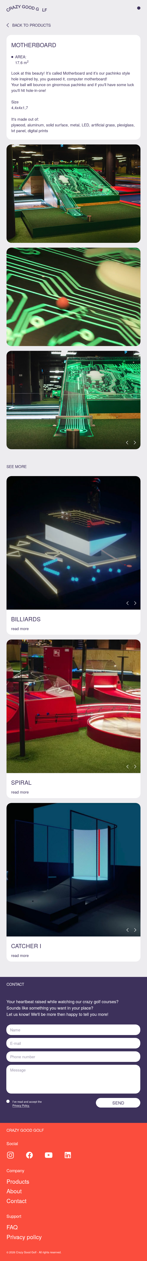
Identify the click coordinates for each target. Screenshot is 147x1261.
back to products (31, 25)
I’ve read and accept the (27, 1103)
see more (17, 466)
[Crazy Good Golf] (27, 8)
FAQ (12, 1227)
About (14, 1191)
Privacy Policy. (21, 1105)
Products (18, 1181)
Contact (16, 1201)
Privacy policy (24, 1237)
